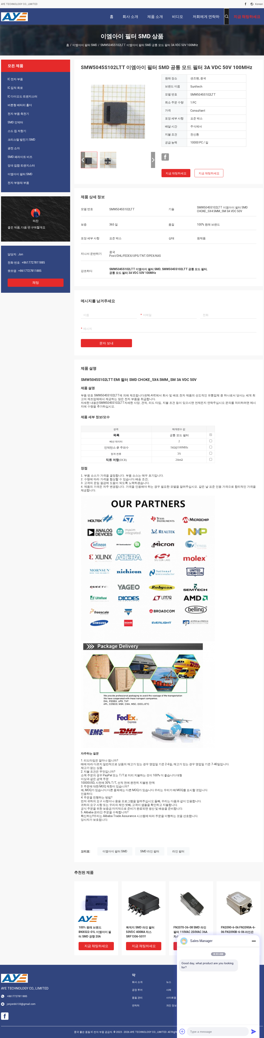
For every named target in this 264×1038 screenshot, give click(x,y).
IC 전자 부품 (15, 79)
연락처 (135, 1005)
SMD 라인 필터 (149, 851)
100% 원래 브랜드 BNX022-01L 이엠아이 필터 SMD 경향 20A (95, 932)
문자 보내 (106, 343)
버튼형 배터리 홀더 (20, 105)
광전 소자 (14, 148)
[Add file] (182, 1031)
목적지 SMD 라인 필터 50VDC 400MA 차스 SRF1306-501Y (140, 932)
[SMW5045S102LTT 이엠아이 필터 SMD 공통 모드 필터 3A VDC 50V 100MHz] (118, 111)
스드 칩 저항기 (17, 131)
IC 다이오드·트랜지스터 (22, 96)
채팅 (35, 283)
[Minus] (253, 940)
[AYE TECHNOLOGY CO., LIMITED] (14, 16)
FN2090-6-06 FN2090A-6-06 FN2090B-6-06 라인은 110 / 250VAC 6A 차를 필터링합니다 (238, 932)
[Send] (253, 1031)
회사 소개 (137, 982)
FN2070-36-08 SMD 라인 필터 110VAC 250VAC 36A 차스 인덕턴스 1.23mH (190, 932)
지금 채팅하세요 (176, 173)
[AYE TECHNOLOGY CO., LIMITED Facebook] (245, 4)
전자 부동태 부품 (18, 182)
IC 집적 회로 (15, 87)
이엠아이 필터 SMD (84, 45)
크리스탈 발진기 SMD (21, 139)
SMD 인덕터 (15, 122)
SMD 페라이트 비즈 (20, 157)
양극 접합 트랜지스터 (21, 165)
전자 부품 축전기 (18, 113)
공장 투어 (137, 989)
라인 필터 (178, 851)
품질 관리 (137, 997)
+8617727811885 (33, 262)
